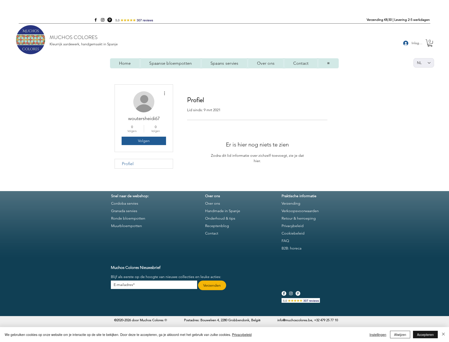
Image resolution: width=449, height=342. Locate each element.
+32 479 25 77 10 (326, 320)
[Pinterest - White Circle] (298, 293)
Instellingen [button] (377, 334)
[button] (430, 43)
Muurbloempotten (126, 226)
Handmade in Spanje (222, 211)
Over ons (212, 203)
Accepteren (425, 334)
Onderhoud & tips (220, 218)
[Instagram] (102, 20)
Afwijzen (400, 334)
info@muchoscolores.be (294, 320)
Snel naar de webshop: (130, 196)
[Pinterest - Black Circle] (109, 20)
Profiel (128, 163)
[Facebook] (95, 20)
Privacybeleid (242, 334)
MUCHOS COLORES (74, 37)
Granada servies (124, 211)
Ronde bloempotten (128, 218)
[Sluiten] (443, 334)
